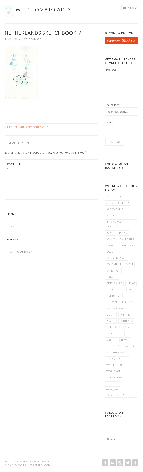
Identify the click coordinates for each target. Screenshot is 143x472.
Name (11, 213)
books (110, 239)
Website (12, 239)
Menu (132, 7)
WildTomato (33, 39)
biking (123, 232)
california (127, 239)
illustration (114, 289)
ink (130, 289)
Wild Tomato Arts (43, 10)
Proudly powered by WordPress (27, 461)
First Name (110, 69)
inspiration (113, 295)
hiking (131, 283)
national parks (116, 308)
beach (110, 232)
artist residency (117, 202)
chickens (128, 245)
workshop (113, 371)
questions (113, 327)
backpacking (115, 209)
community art (116, 258)
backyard (112, 215)
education (113, 264)
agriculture (114, 196)
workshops (114, 377)
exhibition (113, 270)
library (127, 302)
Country (109, 122)
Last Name (110, 87)
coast (110, 251)
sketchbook (114, 333)
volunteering (115, 352)
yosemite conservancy (115, 392)
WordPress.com (39, 465)
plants (110, 321)
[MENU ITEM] (104, 462)
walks (110, 358)
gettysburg (114, 283)
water (123, 358)
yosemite (112, 383)
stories (111, 339)
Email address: (112, 104)
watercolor (115, 365)
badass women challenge (116, 224)
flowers (112, 277)
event (129, 264)
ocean (110, 314)
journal (112, 302)
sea (127, 327)
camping (112, 245)
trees (110, 346)
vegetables (126, 346)
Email (11, 226)
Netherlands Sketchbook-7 (27, 127)
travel (125, 339)
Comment (13, 166)
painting (125, 314)
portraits (126, 321)
